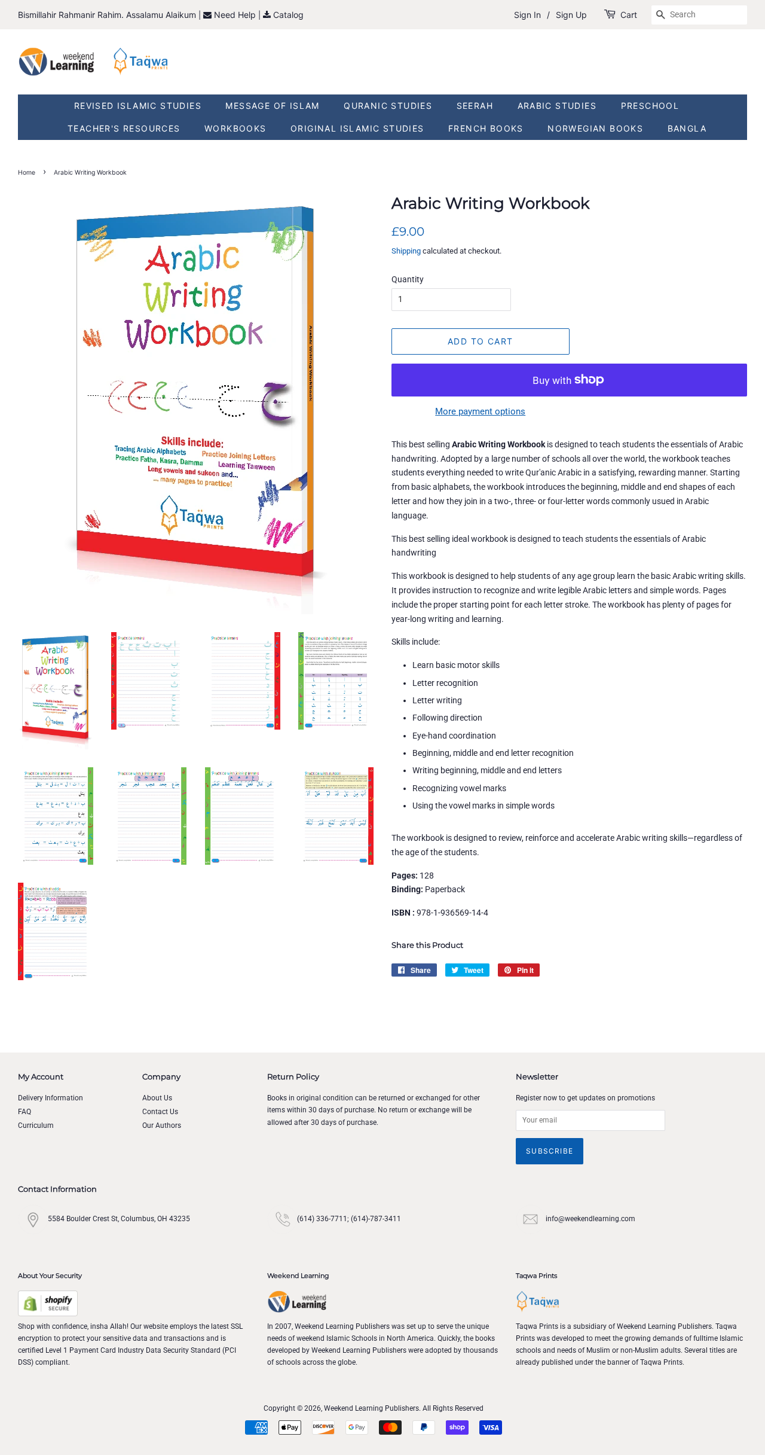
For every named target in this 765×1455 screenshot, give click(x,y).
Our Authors (161, 1125)
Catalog (288, 15)
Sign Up (571, 15)
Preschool (650, 105)
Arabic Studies (557, 105)
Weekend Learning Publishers (371, 1408)
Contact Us (160, 1112)
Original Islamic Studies (357, 128)
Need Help (236, 15)
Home (26, 172)
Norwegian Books (595, 128)
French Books (486, 128)
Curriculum (36, 1125)
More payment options (480, 411)
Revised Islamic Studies (137, 105)
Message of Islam (272, 105)
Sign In (527, 15)
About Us (157, 1098)
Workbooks (235, 128)
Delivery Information (50, 1098)
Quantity (407, 279)
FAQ (24, 1112)
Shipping (406, 250)
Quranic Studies (388, 105)
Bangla (687, 128)
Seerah (475, 105)
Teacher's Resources (124, 128)
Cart (628, 15)
